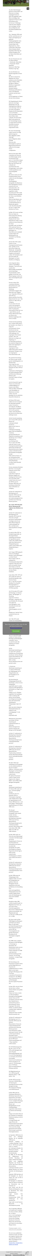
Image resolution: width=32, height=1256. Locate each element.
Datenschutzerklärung (16, 628)
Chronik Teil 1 (12, 1242)
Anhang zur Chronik (13, 1244)
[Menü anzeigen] (27, 1)
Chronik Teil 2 (19, 1242)
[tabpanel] (14, 1252)
